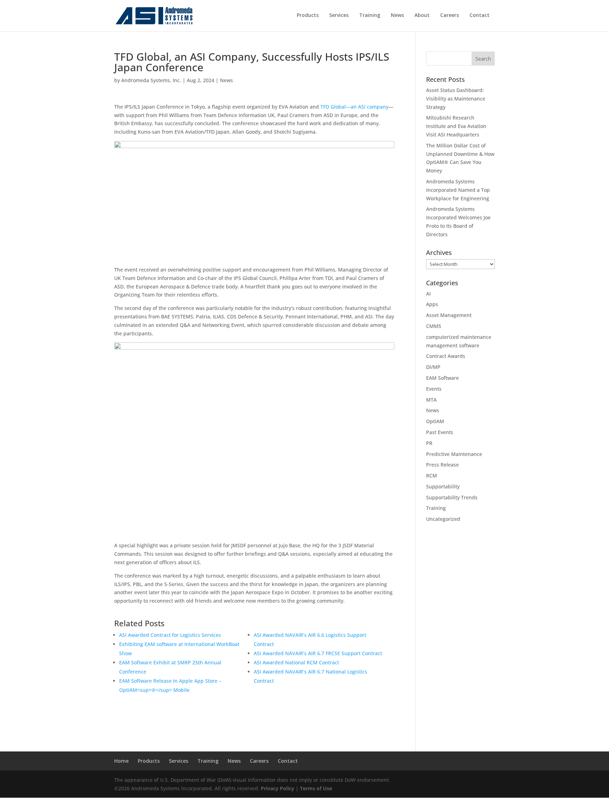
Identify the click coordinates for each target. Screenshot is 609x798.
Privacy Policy (277, 788)
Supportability (443, 486)
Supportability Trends (452, 497)
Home (121, 760)
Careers (259, 760)
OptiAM (435, 421)
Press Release (442, 464)
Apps (432, 304)
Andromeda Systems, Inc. (151, 80)
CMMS (433, 326)
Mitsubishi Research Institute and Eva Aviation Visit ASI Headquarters (456, 126)
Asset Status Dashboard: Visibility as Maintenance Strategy (455, 98)
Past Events (439, 432)
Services (178, 760)
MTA (431, 399)
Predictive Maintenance (454, 454)
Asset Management (449, 315)
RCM (431, 475)
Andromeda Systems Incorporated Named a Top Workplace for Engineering (458, 190)
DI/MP (433, 367)
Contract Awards (445, 356)
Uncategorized (443, 519)
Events (434, 388)
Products (149, 760)
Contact (288, 760)
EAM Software (442, 377)
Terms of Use (316, 788)
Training (436, 508)
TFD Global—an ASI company (354, 106)
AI (428, 293)
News (226, 80)
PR (429, 443)
